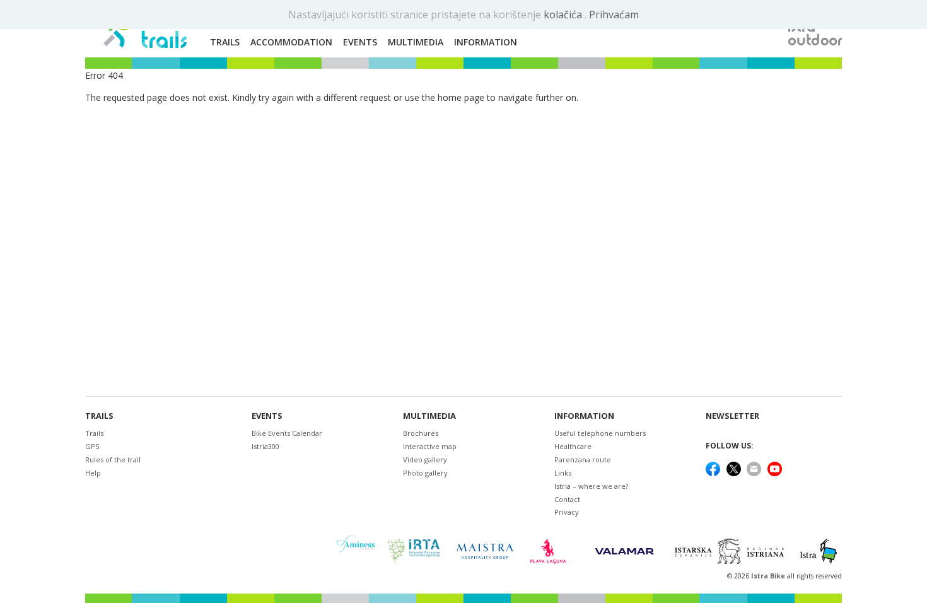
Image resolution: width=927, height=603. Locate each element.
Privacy (566, 512)
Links (562, 472)
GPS (92, 446)
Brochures (420, 433)
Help (93, 472)
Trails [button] (225, 42)
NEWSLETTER (732, 416)
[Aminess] (356, 551)
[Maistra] (485, 551)
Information (584, 416)
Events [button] (360, 42)
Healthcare (573, 446)
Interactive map (430, 446)
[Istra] (818, 551)
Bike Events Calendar (287, 433)
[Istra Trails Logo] (145, 29)
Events (267, 416)
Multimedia (429, 416)
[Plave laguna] (552, 551)
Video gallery (425, 459)
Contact (567, 499)
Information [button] (485, 42)
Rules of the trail (113, 459)
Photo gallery (425, 472)
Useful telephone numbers (600, 433)
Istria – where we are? (591, 486)
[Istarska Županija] (731, 551)
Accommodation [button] (291, 42)
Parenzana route (582, 459)
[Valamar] (624, 551)
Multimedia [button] (415, 42)
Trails (99, 416)
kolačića (564, 14)
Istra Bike (769, 575)
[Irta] (413, 551)
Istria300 (265, 446)
